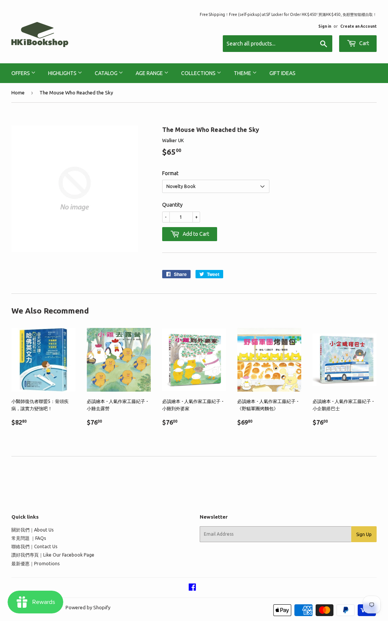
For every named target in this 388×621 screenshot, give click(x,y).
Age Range (150, 73)
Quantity (172, 205)
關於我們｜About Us (32, 529)
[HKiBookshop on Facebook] (192, 588)
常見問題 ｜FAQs (28, 538)
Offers (21, 73)
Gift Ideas (282, 73)
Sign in (324, 26)
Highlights (63, 73)
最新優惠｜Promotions (35, 563)
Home (18, 92)
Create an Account (358, 26)
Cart (363, 43)
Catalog (107, 73)
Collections (199, 73)
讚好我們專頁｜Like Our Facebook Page (52, 554)
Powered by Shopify (88, 607)
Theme (243, 73)
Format (170, 173)
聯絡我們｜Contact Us (34, 546)
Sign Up (364, 534)
